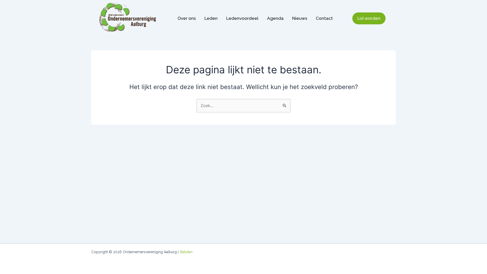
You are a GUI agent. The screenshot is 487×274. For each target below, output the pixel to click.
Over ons (187, 18)
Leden (211, 18)
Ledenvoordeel (242, 18)
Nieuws (299, 18)
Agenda (275, 18)
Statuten (186, 252)
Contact (324, 18)
